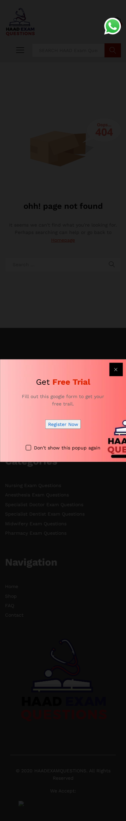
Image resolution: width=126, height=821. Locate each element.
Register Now (63, 424)
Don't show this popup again (67, 447)
